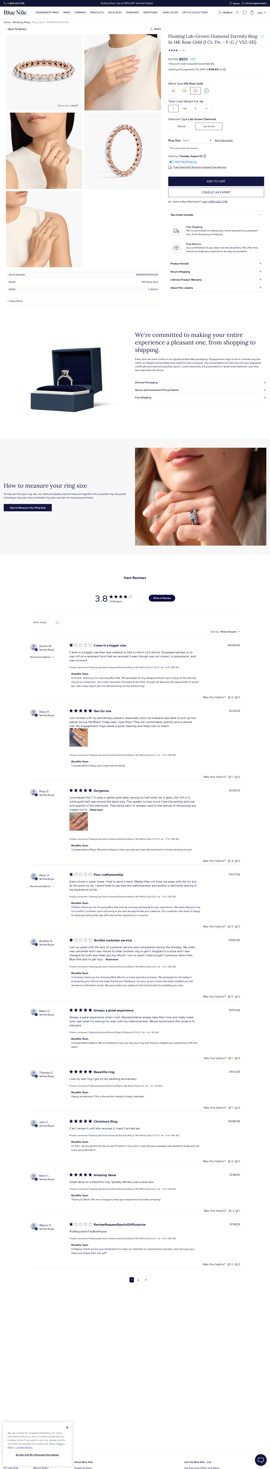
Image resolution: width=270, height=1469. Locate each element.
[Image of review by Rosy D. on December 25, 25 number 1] (78, 821)
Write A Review (162, 598)
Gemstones (150, 12)
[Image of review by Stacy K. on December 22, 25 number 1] (78, 737)
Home (7, 22)
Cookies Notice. (24, 1447)
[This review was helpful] (229, 697)
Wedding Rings (21, 22)
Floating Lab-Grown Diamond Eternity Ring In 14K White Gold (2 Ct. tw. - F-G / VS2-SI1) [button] (132, 755)
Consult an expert (216, 192)
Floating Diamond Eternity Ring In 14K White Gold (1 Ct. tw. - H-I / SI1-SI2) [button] (125, 1086)
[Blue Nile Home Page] (15, 12)
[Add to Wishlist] (262, 36)
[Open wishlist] (244, 12)
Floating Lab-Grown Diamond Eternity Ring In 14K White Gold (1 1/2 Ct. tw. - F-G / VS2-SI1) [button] (134, 667)
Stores (236, 3)
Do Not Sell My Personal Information (37, 1454)
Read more (96, 809)
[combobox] (225, 631)
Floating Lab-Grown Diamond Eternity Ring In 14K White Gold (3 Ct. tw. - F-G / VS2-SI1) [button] (132, 896)
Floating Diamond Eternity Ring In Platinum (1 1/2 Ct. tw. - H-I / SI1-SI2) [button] (124, 1032)
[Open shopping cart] (252, 12)
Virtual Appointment (255, 3)
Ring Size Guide (224, 140)
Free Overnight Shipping (187, 167)
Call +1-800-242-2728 (214, 201)
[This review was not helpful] (236, 697)
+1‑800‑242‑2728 (15, 3)
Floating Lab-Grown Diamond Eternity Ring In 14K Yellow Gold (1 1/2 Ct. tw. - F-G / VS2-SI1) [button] (134, 839)
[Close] (67, 1428)
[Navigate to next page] (145, 1280)
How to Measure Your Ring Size (28, 507)
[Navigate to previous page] (124, 1280)
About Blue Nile (83, 1462)
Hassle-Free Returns (214, 167)
